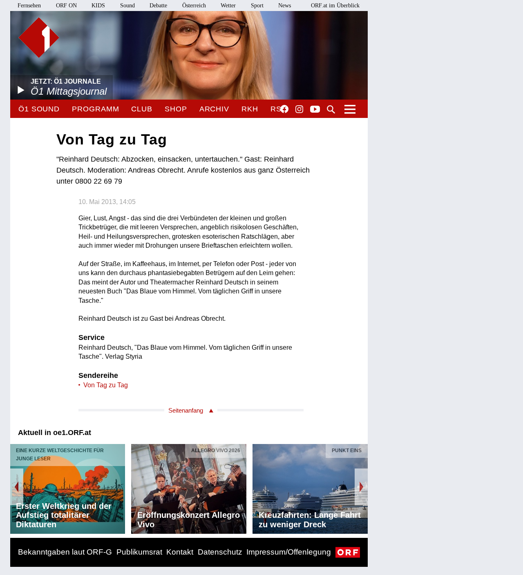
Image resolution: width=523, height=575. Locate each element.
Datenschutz (220, 552)
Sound (127, 5)
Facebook (284, 109)
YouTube (315, 110)
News (284, 5)
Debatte (158, 5)
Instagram (299, 109)
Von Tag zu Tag (105, 385)
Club (141, 109)
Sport (257, 5)
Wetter (228, 5)
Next (361, 486)
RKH (249, 109)
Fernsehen (29, 5)
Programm (95, 109)
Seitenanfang (185, 410)
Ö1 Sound (39, 109)
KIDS (98, 5)
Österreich (194, 5)
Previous (16, 486)
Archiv (214, 109)
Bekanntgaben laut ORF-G (65, 552)
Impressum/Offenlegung (288, 552)
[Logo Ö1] (38, 37)
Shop (176, 109)
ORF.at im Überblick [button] (335, 5)
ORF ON (66, 5)
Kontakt (179, 552)
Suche (331, 109)
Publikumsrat (139, 552)
